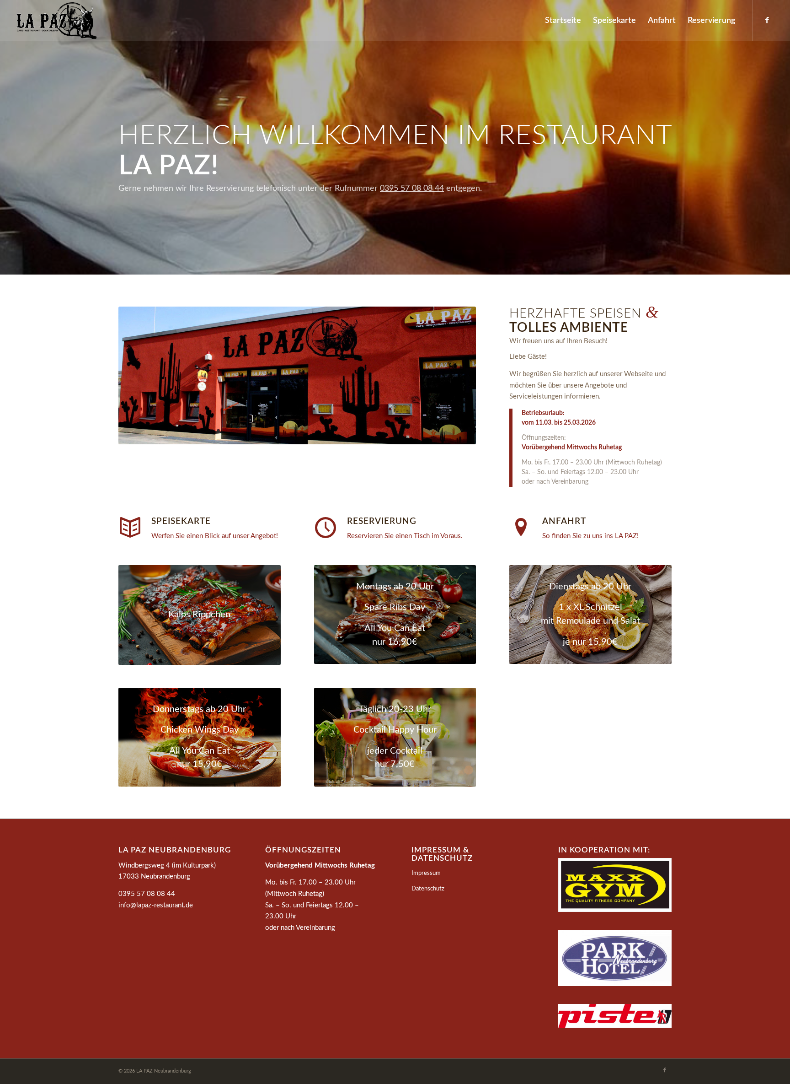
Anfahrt (564, 521)
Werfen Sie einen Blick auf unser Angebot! (214, 536)
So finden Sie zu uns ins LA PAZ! (590, 536)
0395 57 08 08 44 (412, 188)
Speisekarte (181, 521)
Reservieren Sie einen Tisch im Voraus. (405, 536)
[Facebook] (767, 20)
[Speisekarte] (129, 527)
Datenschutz (427, 889)
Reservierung (381, 521)
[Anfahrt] (520, 527)
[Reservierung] (325, 527)
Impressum (426, 873)
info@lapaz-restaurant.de (155, 905)
